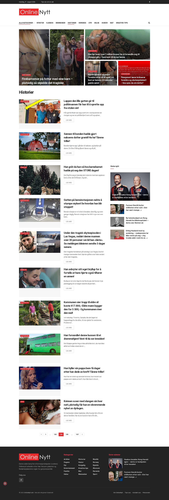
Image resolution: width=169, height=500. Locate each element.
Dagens (67, 462)
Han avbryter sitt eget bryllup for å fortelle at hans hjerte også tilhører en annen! (83, 273)
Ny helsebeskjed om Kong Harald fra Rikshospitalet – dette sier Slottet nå (137, 220)
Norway (96, 462)
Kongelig (81, 465)
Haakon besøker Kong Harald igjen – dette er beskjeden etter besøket (136, 461)
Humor (105, 23)
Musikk (95, 459)
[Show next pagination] (82, 434)
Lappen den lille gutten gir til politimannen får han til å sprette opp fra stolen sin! (84, 105)
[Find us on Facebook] (149, 2)
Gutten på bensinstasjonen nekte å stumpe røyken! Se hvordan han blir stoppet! (83, 203)
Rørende (82, 23)
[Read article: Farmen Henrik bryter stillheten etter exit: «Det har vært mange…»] (117, 209)
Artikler (67, 459)
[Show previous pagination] (41, 434)
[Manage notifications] (5, 483)
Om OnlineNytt (118, 492)
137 (77, 434)
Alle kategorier (26, 23)
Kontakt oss (137, 492)
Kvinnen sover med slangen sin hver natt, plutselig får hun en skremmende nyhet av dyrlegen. (84, 405)
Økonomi (96, 468)
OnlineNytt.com (29, 492)
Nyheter (40, 23)
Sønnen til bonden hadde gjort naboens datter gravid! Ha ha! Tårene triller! (84, 137)
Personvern (146, 492)
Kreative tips (122, 23)
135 (67, 434)
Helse (96, 23)
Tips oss (128, 492)
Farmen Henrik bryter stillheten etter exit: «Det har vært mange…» (136, 207)
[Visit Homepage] (34, 12)
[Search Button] (149, 23)
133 (55, 434)
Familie (23, 167)
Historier (72, 23)
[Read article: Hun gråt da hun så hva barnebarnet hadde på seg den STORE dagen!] (39, 180)
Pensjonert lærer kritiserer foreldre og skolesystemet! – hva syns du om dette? (133, 80)
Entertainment (27, 368)
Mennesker (60, 23)
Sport (95, 474)
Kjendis (49, 23)
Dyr (90, 23)
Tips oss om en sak (47, 2)
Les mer (70, 120)
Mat (112, 23)
